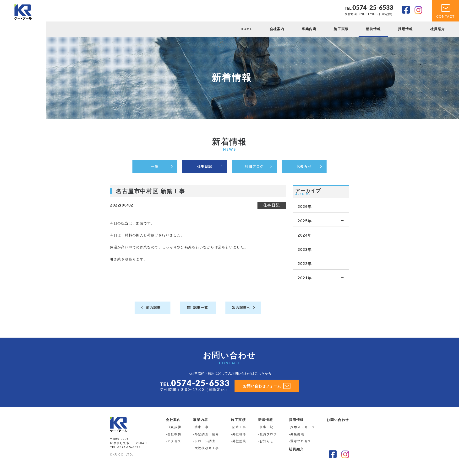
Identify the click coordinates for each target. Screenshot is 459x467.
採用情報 (405, 29)
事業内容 (309, 29)
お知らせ (304, 166)
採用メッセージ (302, 427)
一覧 (154, 166)
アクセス (174, 441)
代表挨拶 (174, 427)
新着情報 (373, 29)
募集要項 (297, 434)
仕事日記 (204, 166)
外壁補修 (239, 434)
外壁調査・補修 (207, 434)
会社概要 (174, 434)
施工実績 (341, 29)
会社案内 (277, 29)
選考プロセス (300, 441)
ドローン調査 (205, 441)
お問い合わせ (338, 420)
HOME (246, 29)
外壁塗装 (239, 441)
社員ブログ (254, 166)
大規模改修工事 (207, 448)
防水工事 (201, 427)
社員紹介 (437, 29)
